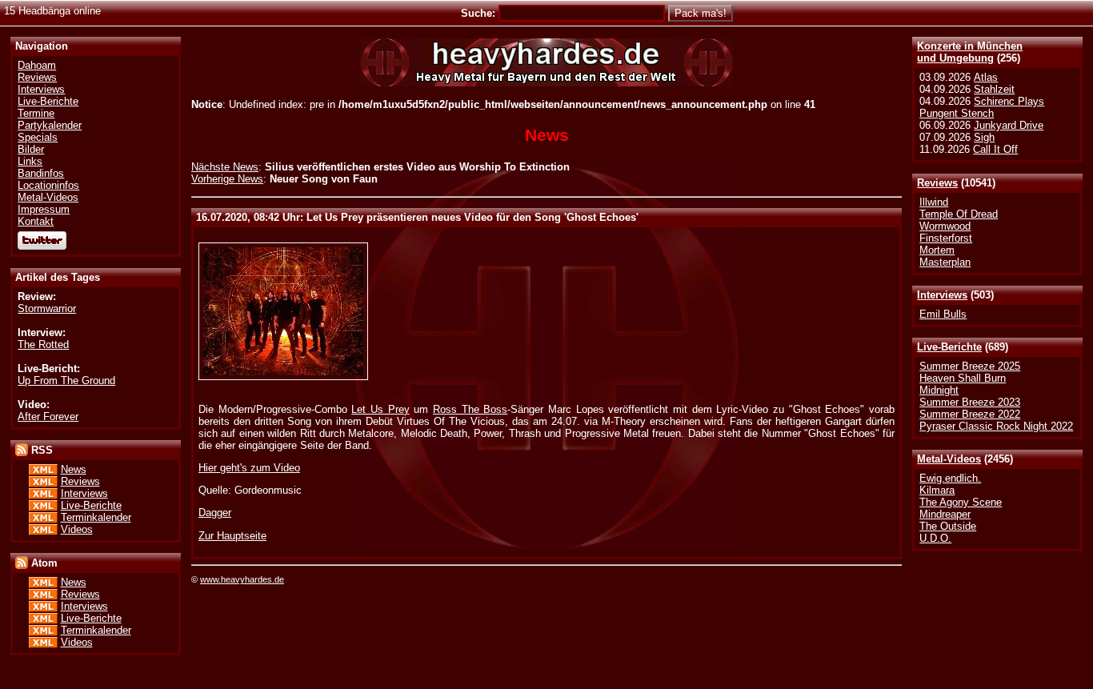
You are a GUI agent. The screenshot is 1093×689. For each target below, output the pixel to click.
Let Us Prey (380, 409)
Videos (77, 529)
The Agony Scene (960, 502)
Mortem (937, 250)
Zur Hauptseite (232, 536)
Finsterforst (945, 238)
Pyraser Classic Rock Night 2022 (996, 426)
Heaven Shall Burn (962, 378)
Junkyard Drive (1008, 125)
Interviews (942, 295)
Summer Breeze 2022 (969, 414)
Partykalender (50, 125)
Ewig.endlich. (950, 478)
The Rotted (43, 344)
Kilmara (937, 490)
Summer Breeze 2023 (969, 402)
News (73, 469)
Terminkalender (96, 517)
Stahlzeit (994, 89)
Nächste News (224, 167)
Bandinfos (41, 173)
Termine (36, 113)
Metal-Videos (949, 459)
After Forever (48, 417)
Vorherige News (227, 179)
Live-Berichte (949, 347)
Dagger (214, 513)
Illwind (933, 202)
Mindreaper (945, 514)
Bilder (31, 149)
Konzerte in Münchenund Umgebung (970, 52)
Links (30, 161)
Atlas (986, 77)
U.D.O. (935, 538)
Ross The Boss (470, 409)
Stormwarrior (47, 308)
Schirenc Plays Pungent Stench (981, 107)
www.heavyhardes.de (242, 579)
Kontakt (36, 221)
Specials (38, 137)
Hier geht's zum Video (249, 468)
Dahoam (37, 65)
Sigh (984, 137)
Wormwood (945, 226)
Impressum (44, 209)
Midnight (939, 390)
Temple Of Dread (958, 214)
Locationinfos (48, 185)
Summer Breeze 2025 (969, 366)
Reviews (937, 183)
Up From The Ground (66, 381)
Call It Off (995, 149)
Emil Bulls (943, 314)
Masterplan (945, 262)
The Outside (947, 526)
